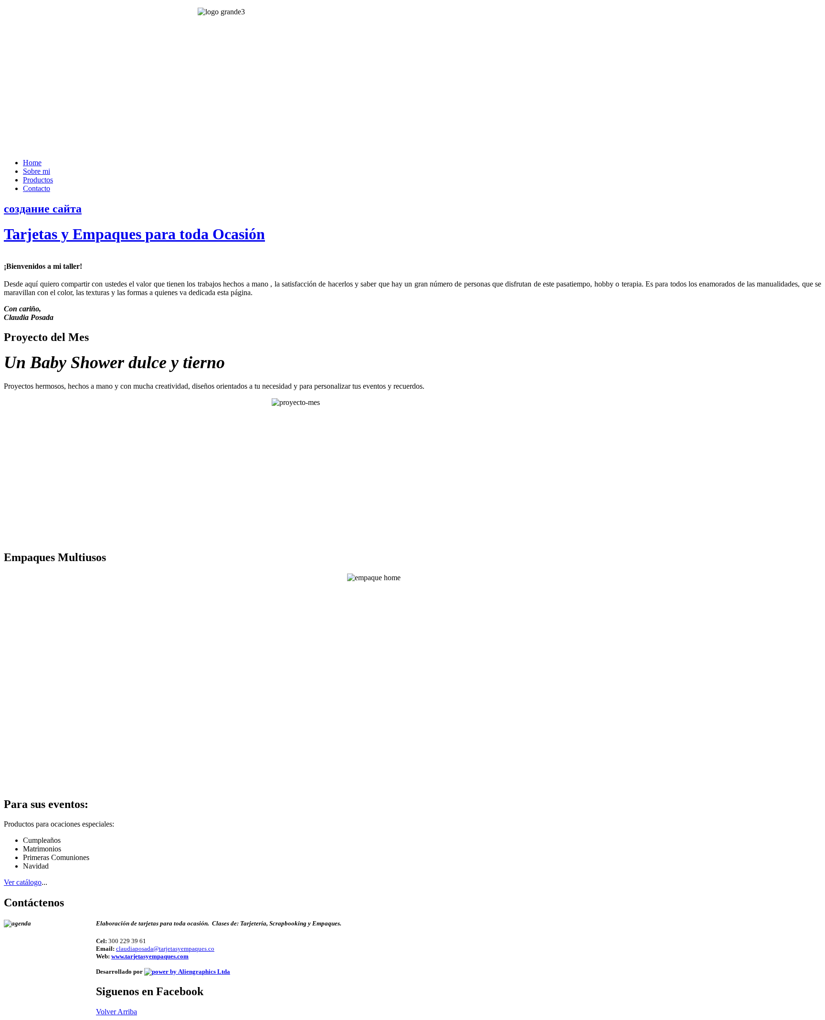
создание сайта (43, 208)
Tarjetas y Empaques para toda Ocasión (134, 234)
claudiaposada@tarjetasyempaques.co (165, 948)
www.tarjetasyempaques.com (150, 956)
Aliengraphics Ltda (203, 971)
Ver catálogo (23, 882)
